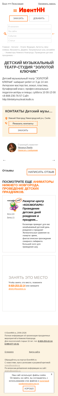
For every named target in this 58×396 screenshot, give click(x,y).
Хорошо (29, 388)
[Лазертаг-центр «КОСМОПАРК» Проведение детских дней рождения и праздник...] (13, 205)
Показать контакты (23, 123)
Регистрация (17, 3)
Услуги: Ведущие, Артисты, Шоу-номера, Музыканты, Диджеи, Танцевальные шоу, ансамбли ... (28, 50)
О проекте (9, 352)
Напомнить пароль (47, 3)
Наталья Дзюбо (25, 147)
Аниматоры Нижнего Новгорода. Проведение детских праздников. (28, 187)
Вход (4, 3)
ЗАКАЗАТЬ (18, 18)
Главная (6, 47)
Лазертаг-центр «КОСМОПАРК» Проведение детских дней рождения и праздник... (33, 210)
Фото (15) (11, 214)
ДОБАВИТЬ (39, 18)
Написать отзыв (41, 171)
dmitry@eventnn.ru (17, 289)
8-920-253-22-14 (17, 285)
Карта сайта (34, 352)
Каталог (14, 47)
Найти (4, 34)
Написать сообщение (28, 150)
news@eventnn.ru (12, 365)
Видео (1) (11, 217)
